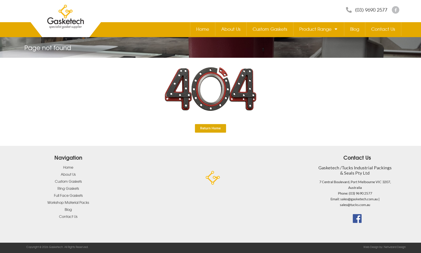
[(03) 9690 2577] (349, 10)
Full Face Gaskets (68, 195)
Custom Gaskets (270, 29)
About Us (231, 29)
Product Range (315, 29)
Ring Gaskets (68, 188)
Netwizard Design (394, 247)
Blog (354, 29)
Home (202, 29)
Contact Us (383, 29)
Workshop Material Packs (68, 202)
